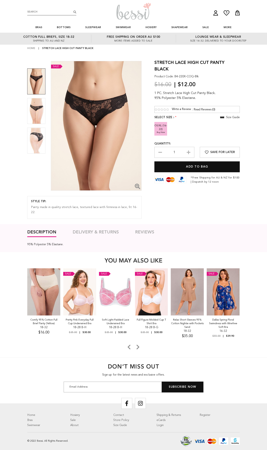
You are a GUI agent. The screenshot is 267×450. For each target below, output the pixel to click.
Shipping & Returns (169, 415)
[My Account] (215, 13)
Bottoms (63, 27)
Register (205, 415)
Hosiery (151, 27)
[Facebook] (126, 403)
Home (31, 48)
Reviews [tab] (144, 232)
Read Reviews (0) (204, 109)
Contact (118, 415)
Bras (38, 27)
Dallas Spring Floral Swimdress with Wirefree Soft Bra (223, 323)
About (74, 425)
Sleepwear (93, 27)
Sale (205, 27)
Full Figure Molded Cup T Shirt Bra (151, 322)
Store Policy (121, 420)
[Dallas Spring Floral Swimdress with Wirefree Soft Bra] (223, 291)
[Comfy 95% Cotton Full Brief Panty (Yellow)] (43, 291)
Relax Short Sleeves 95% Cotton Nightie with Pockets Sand (187, 323)
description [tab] (41, 232)
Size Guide (120, 425)
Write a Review (181, 109)
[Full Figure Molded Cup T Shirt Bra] (151, 291)
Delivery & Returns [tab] (96, 232)
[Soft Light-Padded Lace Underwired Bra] (115, 291)
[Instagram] (140, 403)
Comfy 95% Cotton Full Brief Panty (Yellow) (43, 322)
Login (160, 425)
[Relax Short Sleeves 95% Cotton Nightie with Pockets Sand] (187, 291)
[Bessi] (133, 11)
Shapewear (179, 27)
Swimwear (123, 27)
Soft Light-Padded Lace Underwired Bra (115, 322)
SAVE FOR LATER (222, 152)
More (228, 27)
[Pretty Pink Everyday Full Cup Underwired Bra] (79, 291)
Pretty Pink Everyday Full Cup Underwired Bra (80, 322)
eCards (161, 420)
